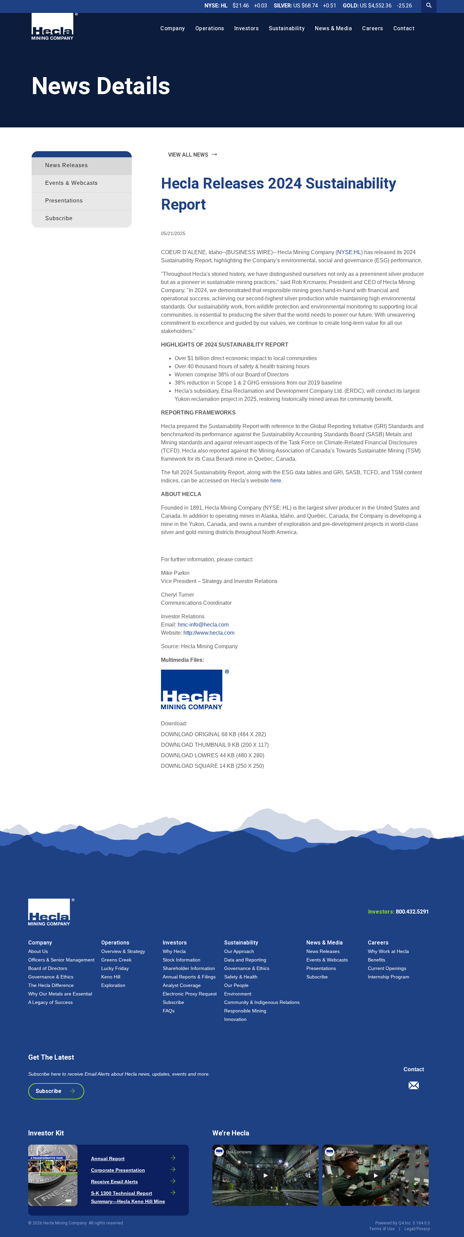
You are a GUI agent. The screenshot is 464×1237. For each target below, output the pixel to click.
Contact (414, 1069)
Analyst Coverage (182, 985)
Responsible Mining (245, 1010)
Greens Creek (116, 959)
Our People (236, 985)
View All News (188, 155)
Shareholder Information (189, 968)
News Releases (66, 165)
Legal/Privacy (417, 1229)
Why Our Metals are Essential (60, 993)
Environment (237, 993)
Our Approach (239, 951)
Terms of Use (382, 1229)
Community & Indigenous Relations (262, 1002)
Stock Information (181, 959)
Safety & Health (240, 976)
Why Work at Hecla (388, 951)
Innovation (235, 1019)
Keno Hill (110, 976)
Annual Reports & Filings (189, 976)
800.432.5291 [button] (398, 912)
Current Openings (387, 968)
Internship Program (388, 976)
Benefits (376, 959)
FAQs (169, 1010)
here (275, 480)
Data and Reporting (245, 959)
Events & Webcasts (71, 183)
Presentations (64, 201)
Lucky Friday (115, 968)
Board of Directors (47, 968)
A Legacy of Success (50, 1002)
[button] (416, 1087)
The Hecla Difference (51, 985)
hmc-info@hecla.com (203, 625)
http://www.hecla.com (208, 633)
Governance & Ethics (50, 976)
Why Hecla (174, 951)
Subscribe (59, 218)
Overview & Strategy (123, 951)
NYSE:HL (349, 252)
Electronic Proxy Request (190, 993)
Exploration (113, 985)
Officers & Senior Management (61, 959)
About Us (38, 951)
